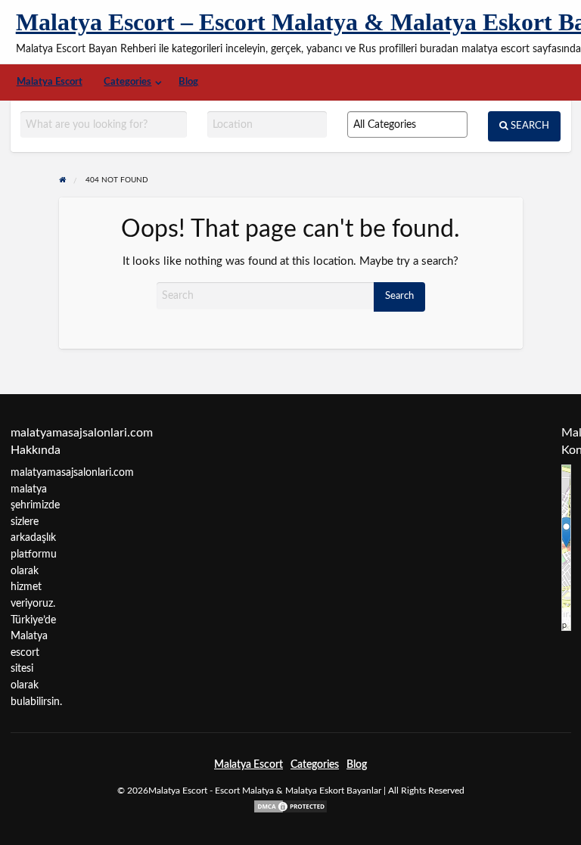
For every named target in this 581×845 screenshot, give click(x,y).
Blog (188, 81)
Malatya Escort (49, 81)
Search (528, 126)
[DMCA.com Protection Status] (290, 806)
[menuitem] (49, 82)
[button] (566, 532)
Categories (127, 81)
